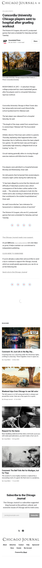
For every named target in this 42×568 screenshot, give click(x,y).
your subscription (21, 243)
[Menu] (39, 3)
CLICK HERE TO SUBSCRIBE (12, 253)
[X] (19, 531)
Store (12, 548)
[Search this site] (35, 3)
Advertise (12, 545)
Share (35, 41)
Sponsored (35, 545)
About (5, 545)
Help (27, 545)
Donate (19, 548)
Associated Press (14, 40)
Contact (21, 545)
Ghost (25, 552)
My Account (28, 548)
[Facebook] (23, 531)
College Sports (7, 11)
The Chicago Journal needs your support (17, 237)
